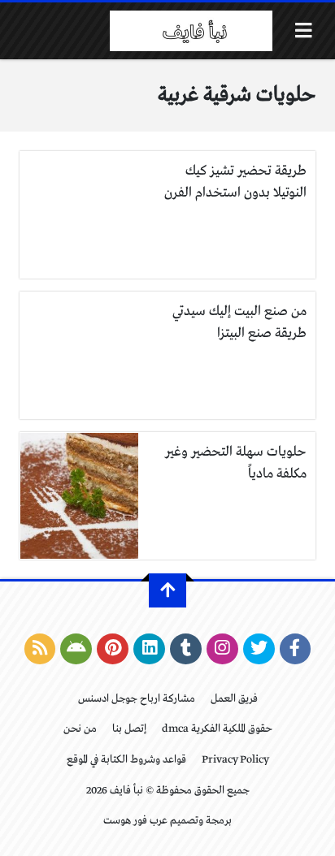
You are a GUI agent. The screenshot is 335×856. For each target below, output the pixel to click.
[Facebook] (295, 648)
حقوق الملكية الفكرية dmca (217, 729)
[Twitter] (259, 648)
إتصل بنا (129, 729)
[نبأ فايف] (191, 31)
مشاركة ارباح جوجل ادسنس (136, 699)
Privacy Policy (235, 760)
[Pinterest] (112, 648)
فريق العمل (234, 699)
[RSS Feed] (40, 648)
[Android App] (76, 648)
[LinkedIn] (149, 648)
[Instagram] (222, 648)
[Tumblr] (186, 648)
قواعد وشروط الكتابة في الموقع (126, 760)
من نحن (80, 729)
